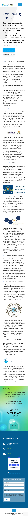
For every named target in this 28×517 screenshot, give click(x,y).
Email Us (9, 453)
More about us (9, 50)
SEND (7, 499)
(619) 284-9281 (10, 448)
